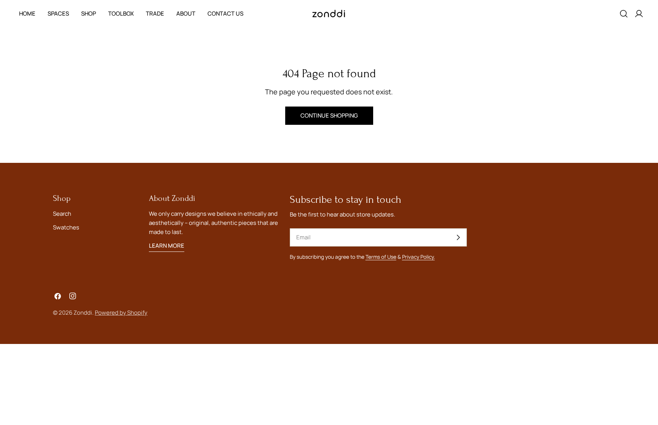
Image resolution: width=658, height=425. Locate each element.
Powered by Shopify (121, 313)
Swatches (66, 227)
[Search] (623, 13)
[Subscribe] (458, 237)
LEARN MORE (166, 246)
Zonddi (82, 313)
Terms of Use (381, 256)
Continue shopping (329, 115)
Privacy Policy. (418, 256)
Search (62, 214)
